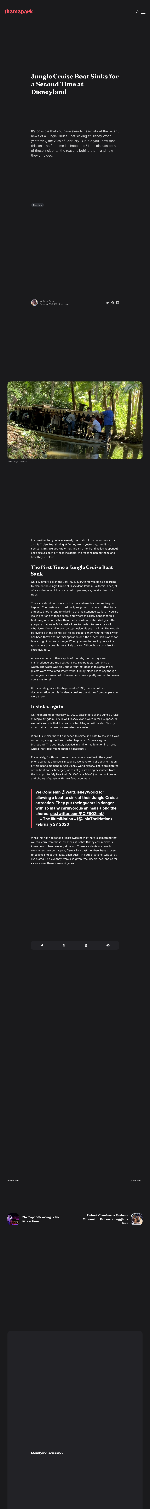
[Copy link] (108, 945)
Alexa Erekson (49, 301)
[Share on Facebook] (111, 302)
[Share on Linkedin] (116, 302)
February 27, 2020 (52, 824)
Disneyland (37, 205)
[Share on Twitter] (106, 302)
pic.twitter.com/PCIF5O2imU (77, 813)
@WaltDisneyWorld (80, 792)
